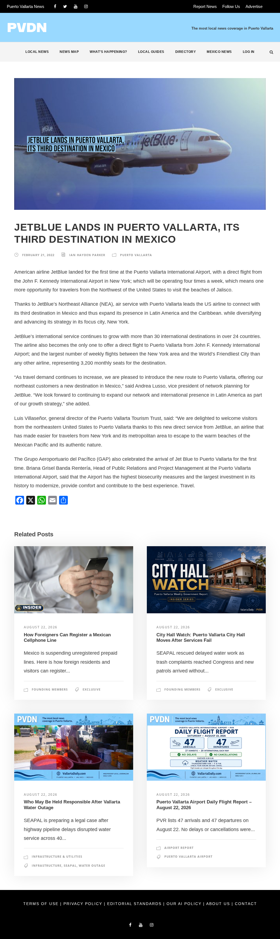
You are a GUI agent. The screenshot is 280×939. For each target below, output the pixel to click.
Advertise (254, 6)
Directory (185, 52)
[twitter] (65, 6)
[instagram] (86, 6)
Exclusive (92, 689)
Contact (246, 903)
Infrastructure (47, 865)
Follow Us (231, 6)
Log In (249, 52)
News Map (69, 52)
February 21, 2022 (38, 255)
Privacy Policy (83, 903)
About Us (219, 903)
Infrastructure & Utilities (57, 856)
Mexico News (219, 52)
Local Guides (151, 52)
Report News (205, 6)
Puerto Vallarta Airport (188, 856)
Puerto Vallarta (136, 255)
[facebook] (55, 6)
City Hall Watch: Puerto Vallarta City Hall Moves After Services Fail (200, 637)
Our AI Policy (184, 903)
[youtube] (75, 6)
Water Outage (92, 865)
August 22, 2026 (40, 627)
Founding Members (50, 689)
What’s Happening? (108, 52)
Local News (37, 52)
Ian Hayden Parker (87, 255)
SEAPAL (70, 865)
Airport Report (179, 848)
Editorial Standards (135, 903)
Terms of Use (41, 903)
